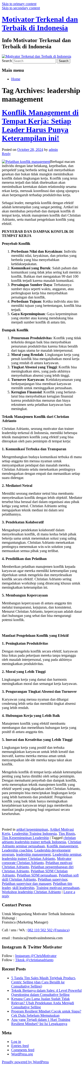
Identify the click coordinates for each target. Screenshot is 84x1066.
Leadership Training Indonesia (34, 834)
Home (15, 79)
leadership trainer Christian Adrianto (28, 859)
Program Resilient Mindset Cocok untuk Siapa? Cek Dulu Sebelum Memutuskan (46, 1013)
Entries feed (20, 1046)
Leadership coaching (17, 850)
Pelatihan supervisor (52, 879)
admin (53, 150)
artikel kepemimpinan (32, 829)
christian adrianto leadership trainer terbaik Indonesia (39, 840)
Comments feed (22, 1050)
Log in (16, 1042)
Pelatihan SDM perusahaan (37, 875)
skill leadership (23, 888)
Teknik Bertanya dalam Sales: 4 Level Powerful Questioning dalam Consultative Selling (46, 992)
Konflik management (62, 846)
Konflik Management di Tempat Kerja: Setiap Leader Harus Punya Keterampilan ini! (40, 125)
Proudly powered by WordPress (25, 1062)
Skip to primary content (19, 4)
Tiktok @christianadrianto (34, 960)
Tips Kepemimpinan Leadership (25, 838)
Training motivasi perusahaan (57, 888)
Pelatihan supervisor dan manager (26, 884)
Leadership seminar (66, 854)
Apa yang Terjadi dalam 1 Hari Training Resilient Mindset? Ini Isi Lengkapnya (40, 1022)
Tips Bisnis (67, 834)
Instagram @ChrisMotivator (35, 956)
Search (7, 61)
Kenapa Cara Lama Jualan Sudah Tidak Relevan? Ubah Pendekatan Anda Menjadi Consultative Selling (42, 1003)
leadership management (33, 854)
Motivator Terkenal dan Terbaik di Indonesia (40, 23)
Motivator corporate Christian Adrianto (36, 861)
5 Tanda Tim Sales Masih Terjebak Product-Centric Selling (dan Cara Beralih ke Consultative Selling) (43, 982)
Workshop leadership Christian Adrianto (31, 892)
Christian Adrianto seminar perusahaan (41, 844)
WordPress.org (22, 1054)
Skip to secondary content (21, 8)
